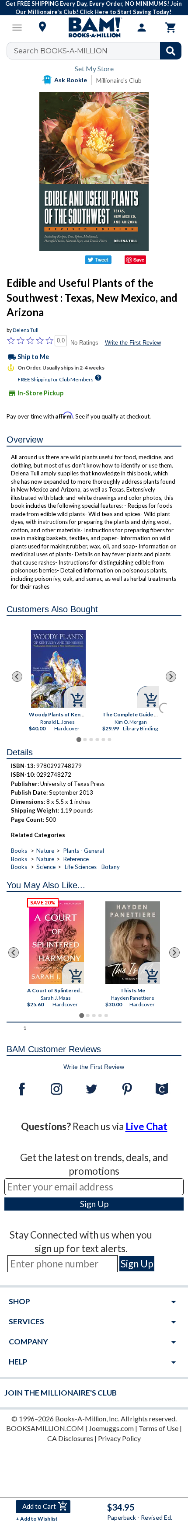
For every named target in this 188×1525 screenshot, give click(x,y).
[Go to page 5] (103, 739)
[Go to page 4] (97, 739)
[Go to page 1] (78, 739)
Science (46, 866)
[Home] (94, 27)
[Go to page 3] (91, 739)
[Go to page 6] (109, 739)
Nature (45, 850)
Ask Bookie (70, 80)
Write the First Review (133, 342)
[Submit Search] (170, 50)
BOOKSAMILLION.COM (45, 1428)
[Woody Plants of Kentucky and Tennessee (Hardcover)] (58, 669)
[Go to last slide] (17, 676)
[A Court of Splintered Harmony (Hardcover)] (56, 942)
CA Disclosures (70, 1438)
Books (19, 850)
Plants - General (83, 850)
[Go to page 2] (85, 739)
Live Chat (146, 1126)
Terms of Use (158, 1428)
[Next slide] (171, 676)
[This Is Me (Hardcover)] (132, 942)
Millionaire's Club (119, 80)
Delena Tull (25, 330)
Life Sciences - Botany (92, 866)
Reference (76, 858)
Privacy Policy (119, 1438)
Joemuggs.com (111, 1428)
